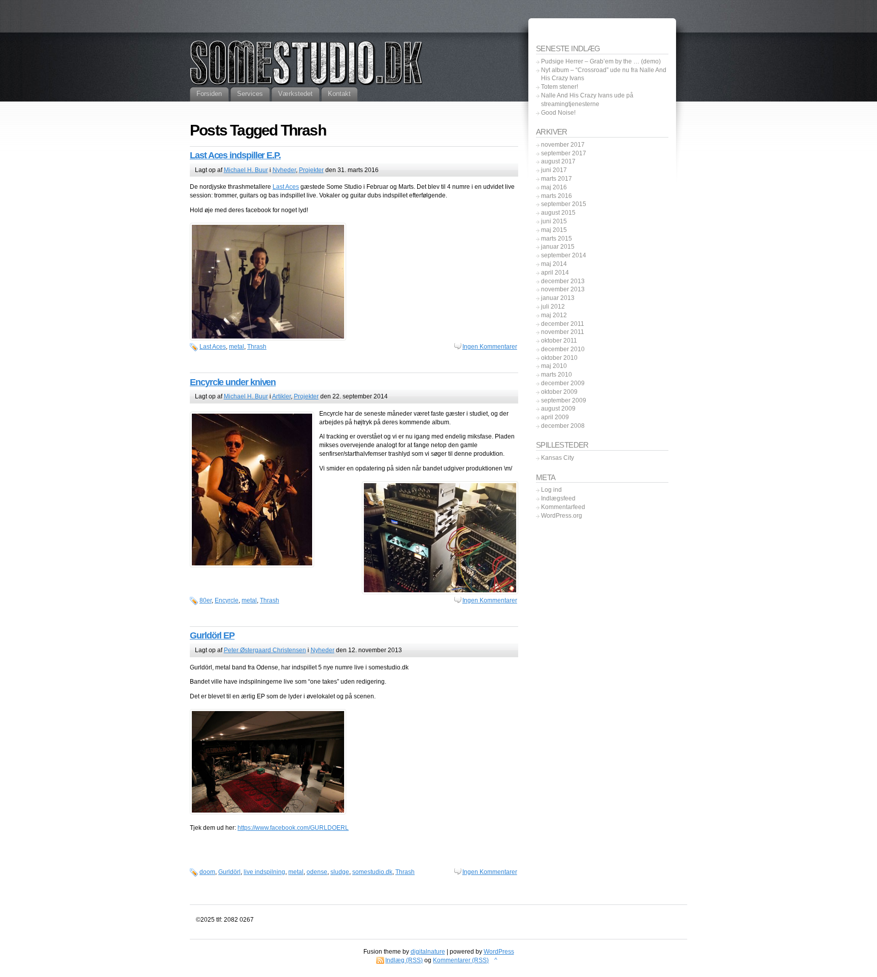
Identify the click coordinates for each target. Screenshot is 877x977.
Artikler (281, 396)
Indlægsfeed (558, 498)
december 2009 (563, 383)
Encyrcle (227, 600)
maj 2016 (554, 187)
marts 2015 (556, 238)
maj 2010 (554, 365)
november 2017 (563, 144)
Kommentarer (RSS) (461, 960)
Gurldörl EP (212, 635)
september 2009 (563, 400)
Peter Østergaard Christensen (265, 650)
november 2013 (563, 289)
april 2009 (555, 417)
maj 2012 (554, 315)
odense (317, 871)
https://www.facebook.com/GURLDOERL (293, 827)
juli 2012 (553, 306)
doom (207, 871)
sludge (339, 871)
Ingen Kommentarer (489, 346)
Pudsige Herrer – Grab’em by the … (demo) (601, 61)
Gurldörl (229, 871)
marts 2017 (556, 178)
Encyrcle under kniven (233, 382)
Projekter (311, 170)
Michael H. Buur (246, 170)
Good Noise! (558, 112)
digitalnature (428, 951)
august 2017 (558, 161)
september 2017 (563, 153)
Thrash (256, 346)
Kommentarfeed (563, 507)
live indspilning (264, 871)
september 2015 (563, 204)
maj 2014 (554, 263)
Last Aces (286, 186)
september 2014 (563, 255)
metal (236, 346)
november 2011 (562, 331)
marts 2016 (556, 195)
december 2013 (563, 281)
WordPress (499, 951)
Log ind (551, 489)
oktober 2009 (559, 391)
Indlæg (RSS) (404, 960)
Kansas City (557, 457)
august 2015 (558, 212)
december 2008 (563, 425)
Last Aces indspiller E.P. (235, 155)
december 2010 (563, 349)
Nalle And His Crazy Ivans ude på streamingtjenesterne (587, 100)
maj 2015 (554, 229)
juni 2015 (554, 221)
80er (205, 600)
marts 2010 (556, 374)
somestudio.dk (372, 871)
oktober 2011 (559, 340)
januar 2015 (558, 246)
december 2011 (562, 323)
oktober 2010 (559, 357)
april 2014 (555, 272)
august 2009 (558, 408)
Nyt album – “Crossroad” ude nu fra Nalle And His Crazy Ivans (603, 74)
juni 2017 (554, 170)
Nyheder (284, 170)
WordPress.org (561, 515)
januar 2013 (558, 297)
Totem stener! (559, 86)
